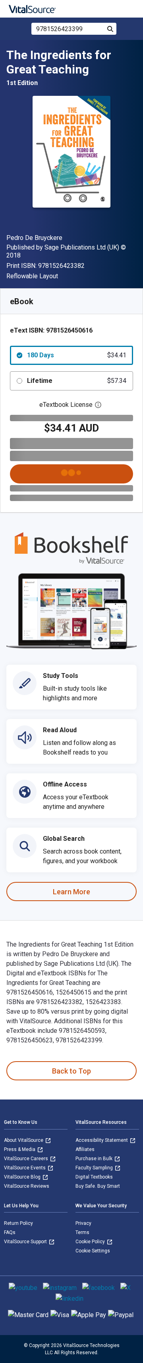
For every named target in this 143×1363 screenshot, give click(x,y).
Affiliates (85, 1149)
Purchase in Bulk (94, 1158)
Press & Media (20, 1149)
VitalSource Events (25, 1168)
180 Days (76, 355)
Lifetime (76, 380)
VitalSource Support (26, 1241)
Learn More (71, 892)
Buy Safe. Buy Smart (97, 1186)
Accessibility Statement (102, 1140)
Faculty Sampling (94, 1168)
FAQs (9, 1232)
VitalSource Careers (26, 1158)
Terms (82, 1232)
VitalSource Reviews (26, 1186)
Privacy (83, 1223)
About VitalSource (24, 1140)
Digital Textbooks (94, 1177)
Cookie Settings (92, 1251)
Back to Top (71, 1071)
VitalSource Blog (23, 1177)
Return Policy (18, 1223)
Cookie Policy (90, 1241)
